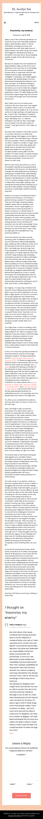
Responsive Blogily (15, 816)
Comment (21, 754)
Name (13, 784)
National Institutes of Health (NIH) (21, 383)
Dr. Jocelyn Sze (21, 9)
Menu (36, 22)
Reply (11, 733)
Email (30, 784)
